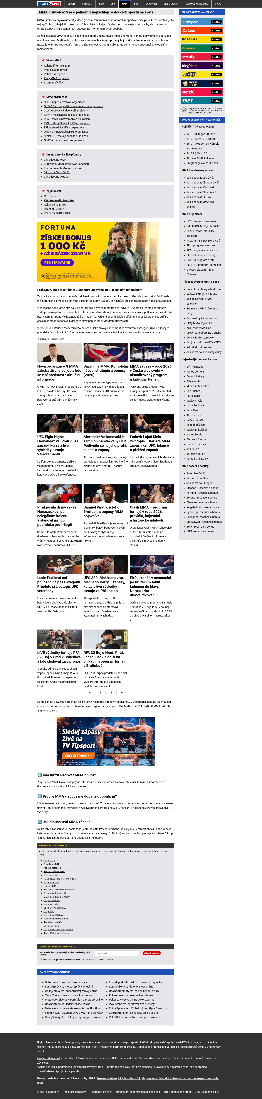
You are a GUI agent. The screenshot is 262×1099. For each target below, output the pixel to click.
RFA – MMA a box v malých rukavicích (67, 119)
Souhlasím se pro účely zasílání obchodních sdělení (78, 959)
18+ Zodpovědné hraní (177, 1091)
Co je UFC (49, 911)
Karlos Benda (194, 434)
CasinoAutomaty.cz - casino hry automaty (134, 991)
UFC (113, 4)
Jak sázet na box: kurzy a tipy (204, 352)
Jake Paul (192, 410)
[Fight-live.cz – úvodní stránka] (49, 3)
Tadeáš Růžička (195, 424)
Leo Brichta (193, 390)
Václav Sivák (194, 400)
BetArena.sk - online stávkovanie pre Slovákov (72, 1008)
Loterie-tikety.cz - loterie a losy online (131, 986)
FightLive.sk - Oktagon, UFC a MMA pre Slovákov (74, 1012)
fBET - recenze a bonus (200, 531)
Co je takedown (51, 882)
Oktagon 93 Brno (205, 134)
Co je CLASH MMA (53, 915)
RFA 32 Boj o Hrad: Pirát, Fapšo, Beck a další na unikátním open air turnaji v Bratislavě (104, 659)
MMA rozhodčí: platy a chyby (203, 332)
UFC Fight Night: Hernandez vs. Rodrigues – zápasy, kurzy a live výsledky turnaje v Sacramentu (59, 445)
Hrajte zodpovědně (48, 1058)
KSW (101, 4)
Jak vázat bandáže (53, 922)
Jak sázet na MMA (55, 159)
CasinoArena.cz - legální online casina (67, 1004)
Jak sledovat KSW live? (200, 187)
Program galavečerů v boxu (202, 163)
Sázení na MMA (196, 473)
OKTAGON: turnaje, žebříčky (203, 226)
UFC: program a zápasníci (201, 221)
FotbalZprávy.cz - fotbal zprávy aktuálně (69, 986)
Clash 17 (201, 153)
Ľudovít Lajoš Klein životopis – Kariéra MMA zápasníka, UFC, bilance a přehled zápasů (150, 443)
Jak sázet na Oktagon (57, 176)
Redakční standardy (75, 1091)
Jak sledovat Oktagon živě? (202, 182)
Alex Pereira (193, 415)
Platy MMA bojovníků (56, 78)
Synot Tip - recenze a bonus (203, 512)
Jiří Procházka (194, 366)
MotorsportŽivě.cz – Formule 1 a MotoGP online (74, 999)
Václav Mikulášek (196, 429)
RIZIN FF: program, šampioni (203, 264)
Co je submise (52, 196)
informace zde (115, 1066)
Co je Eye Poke (51, 926)
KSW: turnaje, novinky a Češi (203, 240)
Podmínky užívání (101, 1091)
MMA (124, 4)
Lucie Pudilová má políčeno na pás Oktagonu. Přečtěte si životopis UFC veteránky (59, 584)
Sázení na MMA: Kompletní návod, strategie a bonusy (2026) (106, 370)
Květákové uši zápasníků (59, 200)
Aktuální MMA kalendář (200, 158)
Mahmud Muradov (197, 386)
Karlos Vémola (195, 371)
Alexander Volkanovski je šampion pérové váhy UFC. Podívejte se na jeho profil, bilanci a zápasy (105, 443)
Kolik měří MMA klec (198, 327)
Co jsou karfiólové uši (55, 893)
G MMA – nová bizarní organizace (64, 140)
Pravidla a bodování (55, 69)
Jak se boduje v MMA (54, 871)
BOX (136, 4)
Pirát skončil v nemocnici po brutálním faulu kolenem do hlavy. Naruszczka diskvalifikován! (150, 586)
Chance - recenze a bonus (202, 502)
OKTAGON (87, 4)
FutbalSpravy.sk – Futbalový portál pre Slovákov (138, 1008)
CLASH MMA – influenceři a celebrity (66, 110)
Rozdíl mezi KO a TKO (57, 213)
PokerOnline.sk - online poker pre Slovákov (134, 1017)
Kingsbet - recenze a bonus (202, 507)
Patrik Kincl (193, 395)
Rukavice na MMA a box (56, 918)
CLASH (71, 4)
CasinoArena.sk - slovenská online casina (134, 1012)
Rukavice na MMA (55, 204)
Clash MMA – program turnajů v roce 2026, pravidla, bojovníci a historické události (148, 513)
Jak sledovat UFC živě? (200, 177)
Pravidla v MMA (51, 864)
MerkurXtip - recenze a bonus (204, 521)
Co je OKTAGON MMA (55, 907)
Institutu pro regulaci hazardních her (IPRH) (73, 1046)
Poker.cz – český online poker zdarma (132, 999)
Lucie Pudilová (195, 405)
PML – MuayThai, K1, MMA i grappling (67, 123)
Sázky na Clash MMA (57, 172)
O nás (218, 4)
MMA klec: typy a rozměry (57, 897)
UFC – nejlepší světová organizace (65, 102)
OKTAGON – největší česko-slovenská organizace (73, 106)
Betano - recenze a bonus (201, 497)
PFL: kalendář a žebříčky (201, 255)
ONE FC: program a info (200, 260)
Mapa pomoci (150, 1078)
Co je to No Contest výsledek (58, 929)
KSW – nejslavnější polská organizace (66, 114)
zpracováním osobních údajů (67, 959)
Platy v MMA (50, 886)
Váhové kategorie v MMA (201, 294)
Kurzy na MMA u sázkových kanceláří (66, 163)
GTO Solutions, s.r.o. (207, 1091)
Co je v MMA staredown (200, 337)
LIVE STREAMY (171, 4)
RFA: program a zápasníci (201, 250)
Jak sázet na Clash (197, 478)
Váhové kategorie (54, 74)
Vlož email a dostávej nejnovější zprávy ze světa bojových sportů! (65, 953)
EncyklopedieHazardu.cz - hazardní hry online (136, 982)
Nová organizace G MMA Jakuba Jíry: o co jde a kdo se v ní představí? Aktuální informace (59, 372)
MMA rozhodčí (51, 904)
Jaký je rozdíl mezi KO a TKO (203, 342)
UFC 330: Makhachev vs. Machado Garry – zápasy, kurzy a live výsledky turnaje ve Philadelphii (104, 584)
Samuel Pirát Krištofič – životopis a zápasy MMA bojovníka (103, 511)
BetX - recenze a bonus (200, 526)
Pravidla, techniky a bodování (203, 289)
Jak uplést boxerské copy (56, 933)
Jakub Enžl (193, 449)
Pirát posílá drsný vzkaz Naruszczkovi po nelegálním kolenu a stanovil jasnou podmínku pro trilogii (56, 516)
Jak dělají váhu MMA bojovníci (59, 889)
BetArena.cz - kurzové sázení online (66, 982)
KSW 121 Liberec (205, 138)
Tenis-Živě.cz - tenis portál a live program (69, 995)
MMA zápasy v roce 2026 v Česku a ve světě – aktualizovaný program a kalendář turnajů (151, 372)
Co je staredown (52, 900)
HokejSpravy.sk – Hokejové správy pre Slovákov (74, 1017)
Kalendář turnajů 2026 (57, 65)
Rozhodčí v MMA (54, 208)
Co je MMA (49, 860)
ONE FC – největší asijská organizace (66, 131)
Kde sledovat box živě (199, 347)
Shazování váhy (53, 82)
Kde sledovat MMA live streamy (63, 168)
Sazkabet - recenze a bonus (203, 516)
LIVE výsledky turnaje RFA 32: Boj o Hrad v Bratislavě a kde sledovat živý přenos (59, 657)
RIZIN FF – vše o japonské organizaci (66, 135)
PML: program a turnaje (200, 245)
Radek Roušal (194, 420)
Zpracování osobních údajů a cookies (138, 1091)
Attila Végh (193, 381)
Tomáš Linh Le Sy (197, 458)
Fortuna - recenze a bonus (202, 492)
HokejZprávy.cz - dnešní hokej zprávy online (71, 991)
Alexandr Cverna (196, 439)
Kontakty (53, 1091)
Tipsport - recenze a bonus (202, 487)
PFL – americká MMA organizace (64, 127)
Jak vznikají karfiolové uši (201, 318)
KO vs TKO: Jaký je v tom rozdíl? (60, 878)
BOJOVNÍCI (151, 4)
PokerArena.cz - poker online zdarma (131, 995)
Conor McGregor (196, 376)
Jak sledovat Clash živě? (201, 192)
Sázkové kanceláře (197, 4)
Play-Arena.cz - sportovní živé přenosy (132, 1004)
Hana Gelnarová (196, 444)
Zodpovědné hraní (148, 1046)
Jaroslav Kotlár (195, 453)
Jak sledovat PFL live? (199, 197)
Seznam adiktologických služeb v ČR (118, 1078)
